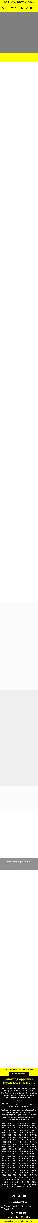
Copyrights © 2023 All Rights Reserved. (19, 1221)
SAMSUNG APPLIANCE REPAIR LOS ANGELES (19, 2)
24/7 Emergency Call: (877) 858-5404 (19, 1069)
